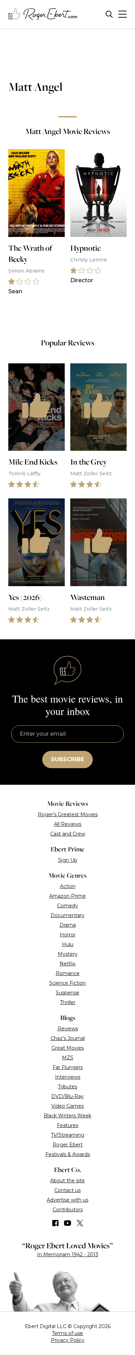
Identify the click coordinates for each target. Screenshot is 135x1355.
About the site (67, 1180)
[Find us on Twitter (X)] (80, 1223)
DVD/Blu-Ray (67, 1096)
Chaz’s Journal (68, 1038)
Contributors (68, 1209)
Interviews (67, 1077)
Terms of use (67, 1333)
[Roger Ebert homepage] (43, 14)
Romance (68, 973)
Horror (67, 935)
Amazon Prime (67, 896)
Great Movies (68, 1048)
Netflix (67, 964)
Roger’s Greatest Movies (68, 814)
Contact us (67, 1190)
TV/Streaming (67, 1135)
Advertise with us (67, 1200)
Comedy (67, 906)
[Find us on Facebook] (55, 1223)
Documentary (67, 915)
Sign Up (67, 860)
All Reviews (67, 824)
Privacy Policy (67, 1340)
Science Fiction (67, 983)
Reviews (67, 1028)
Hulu (67, 944)
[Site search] (109, 14)
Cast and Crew (67, 834)
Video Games (67, 1106)
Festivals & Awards (67, 1154)
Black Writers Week (67, 1116)
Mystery (68, 954)
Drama (68, 925)
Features (67, 1125)
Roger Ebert (68, 1145)
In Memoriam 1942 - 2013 (67, 1254)
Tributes (67, 1087)
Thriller (67, 1002)
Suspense (67, 993)
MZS (67, 1058)
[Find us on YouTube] (67, 1223)
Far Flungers (68, 1067)
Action (67, 886)
